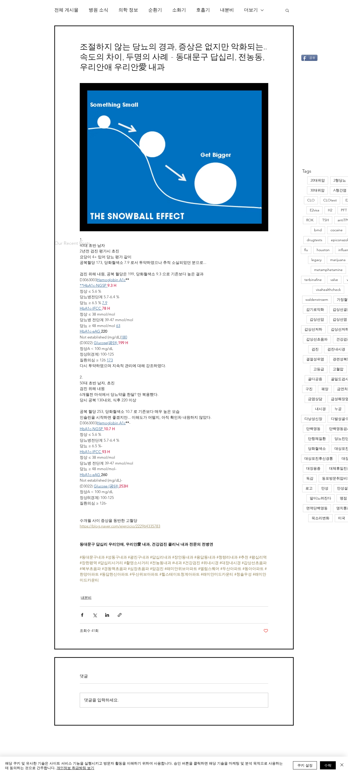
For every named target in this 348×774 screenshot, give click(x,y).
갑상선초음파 (317, 339)
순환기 (155, 10)
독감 (309, 478)
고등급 (318, 369)
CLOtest (330, 200)
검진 (315, 349)
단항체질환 (317, 438)
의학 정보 (128, 10)
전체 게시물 (66, 10)
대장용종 (313, 468)
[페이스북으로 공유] (82, 615)
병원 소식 (98, 10)
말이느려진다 (320, 498)
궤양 (324, 389)
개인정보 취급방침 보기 (75, 767)
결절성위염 (315, 359)
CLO (311, 200)
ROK (310, 220)
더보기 (251, 10)
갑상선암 (317, 319)
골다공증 (315, 379)
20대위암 (318, 180)
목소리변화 (320, 518)
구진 (309, 389)
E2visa (314, 210)
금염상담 (315, 399)
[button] (287, 10)
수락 (327, 765)
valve (334, 279)
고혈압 (338, 369)
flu (306, 250)
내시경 (320, 408)
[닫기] (342, 765)
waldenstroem (316, 299)
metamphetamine (328, 269)
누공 (338, 408)
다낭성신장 (313, 418)
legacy (316, 259)
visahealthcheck (328, 289)
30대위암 (317, 190)
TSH (325, 220)
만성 (324, 488)
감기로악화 (315, 309)
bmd (318, 230)
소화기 (179, 10)
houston (323, 250)
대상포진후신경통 (318, 458)
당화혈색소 (317, 448)
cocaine (336, 230)
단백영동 (313, 428)
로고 (309, 488)
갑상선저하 (313, 329)
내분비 (227, 10)
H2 (330, 210)
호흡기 (203, 10)
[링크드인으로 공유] (107, 615)
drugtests (314, 240)
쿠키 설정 (305, 765)
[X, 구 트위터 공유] (94, 615)
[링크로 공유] (119, 615)
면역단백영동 (317, 508)
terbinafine (313, 279)
